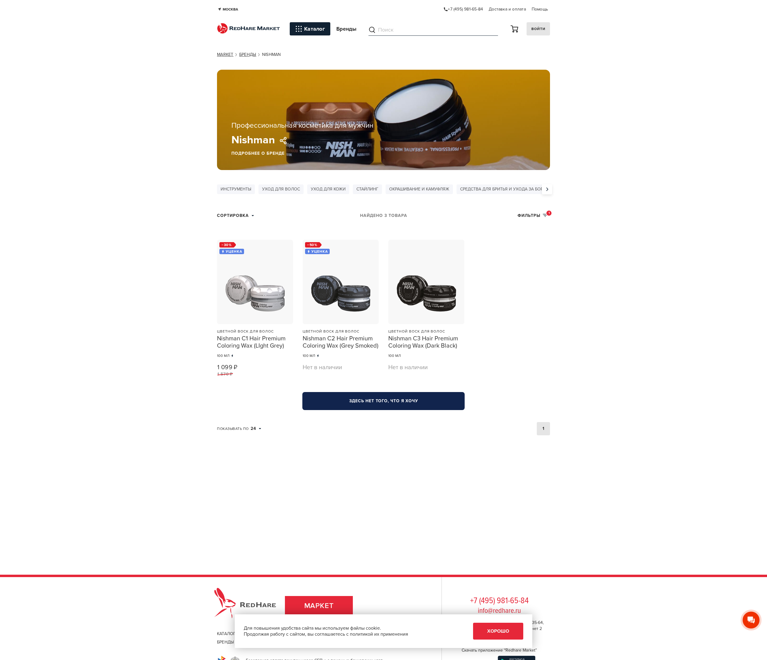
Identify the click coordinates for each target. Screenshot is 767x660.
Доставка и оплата (507, 9)
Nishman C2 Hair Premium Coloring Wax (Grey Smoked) (340, 342)
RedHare (251, 605)
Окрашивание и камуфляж (419, 189)
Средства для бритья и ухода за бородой (508, 189)
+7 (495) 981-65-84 (499, 601)
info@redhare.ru (499, 611)
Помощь (540, 9)
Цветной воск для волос (245, 331)
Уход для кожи (328, 189)
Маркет (319, 605)
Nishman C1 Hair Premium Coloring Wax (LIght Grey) (251, 342)
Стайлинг (367, 189)
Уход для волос (281, 189)
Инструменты (236, 189)
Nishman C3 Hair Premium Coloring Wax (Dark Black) (423, 342)
